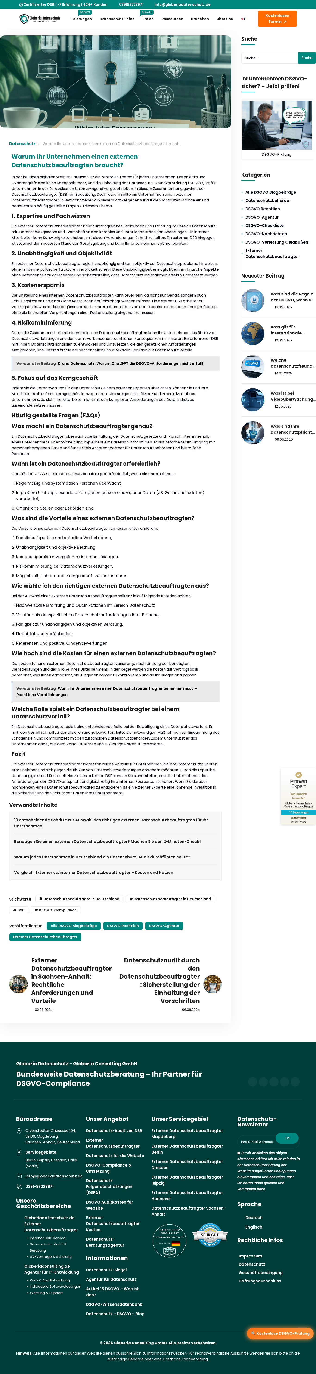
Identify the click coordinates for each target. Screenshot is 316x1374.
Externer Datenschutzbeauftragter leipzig (187, 1180)
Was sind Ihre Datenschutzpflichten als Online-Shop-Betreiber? (293, 429)
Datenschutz (22, 143)
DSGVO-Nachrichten (266, 234)
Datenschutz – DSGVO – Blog (115, 1314)
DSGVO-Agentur (164, 925)
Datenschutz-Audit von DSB (114, 1130)
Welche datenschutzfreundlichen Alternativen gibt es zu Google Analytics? (293, 363)
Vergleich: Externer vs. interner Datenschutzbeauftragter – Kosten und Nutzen (93, 872)
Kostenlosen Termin (277, 18)
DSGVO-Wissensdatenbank (114, 1304)
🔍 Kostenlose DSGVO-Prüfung (280, 1333)
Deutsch (254, 1217)
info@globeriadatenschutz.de (183, 4)
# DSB (19, 910)
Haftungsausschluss (260, 1281)
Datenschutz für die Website (115, 1155)
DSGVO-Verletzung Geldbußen (276, 242)
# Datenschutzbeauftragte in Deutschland (79, 899)
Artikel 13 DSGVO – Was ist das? (112, 1292)
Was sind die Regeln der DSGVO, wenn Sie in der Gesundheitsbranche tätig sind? (293, 297)
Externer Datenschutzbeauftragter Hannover (187, 1195)
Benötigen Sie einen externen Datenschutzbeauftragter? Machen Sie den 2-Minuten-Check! (107, 841)
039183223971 (131, 4)
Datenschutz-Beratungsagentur (105, 1242)
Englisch (253, 1227)
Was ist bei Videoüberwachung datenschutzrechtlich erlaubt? (292, 396)
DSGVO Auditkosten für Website (109, 1205)
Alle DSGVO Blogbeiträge (74, 925)
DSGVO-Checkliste (264, 225)
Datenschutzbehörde (267, 200)
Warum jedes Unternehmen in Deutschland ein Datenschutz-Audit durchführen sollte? (102, 857)
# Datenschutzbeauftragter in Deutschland (170, 899)
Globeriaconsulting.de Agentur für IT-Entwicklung (52, 1279)
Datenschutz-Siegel (106, 1270)
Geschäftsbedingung (261, 1272)
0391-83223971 (39, 1186)
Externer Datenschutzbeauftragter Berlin (187, 1149)
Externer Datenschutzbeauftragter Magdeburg (187, 1133)
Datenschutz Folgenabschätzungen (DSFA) (109, 1186)
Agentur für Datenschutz (111, 1279)
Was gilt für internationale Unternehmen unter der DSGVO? (292, 330)
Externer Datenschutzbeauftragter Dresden (187, 1164)
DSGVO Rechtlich (123, 925)
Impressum (250, 1256)
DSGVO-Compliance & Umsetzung (109, 1168)
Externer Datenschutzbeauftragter (45, 937)
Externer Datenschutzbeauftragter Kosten (113, 1223)
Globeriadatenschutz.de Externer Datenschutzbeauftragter (51, 1237)
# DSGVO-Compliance (56, 910)
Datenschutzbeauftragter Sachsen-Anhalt (189, 1211)
